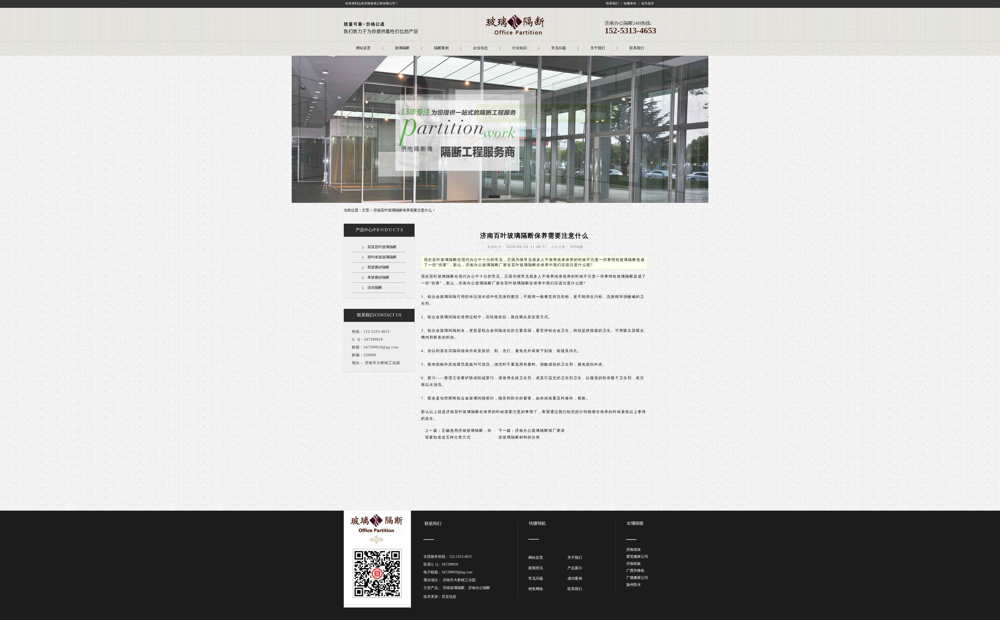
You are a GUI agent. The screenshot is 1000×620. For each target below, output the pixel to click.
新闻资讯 (535, 568)
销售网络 (535, 589)
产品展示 (574, 568)
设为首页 (647, 3)
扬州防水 (633, 585)
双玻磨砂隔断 (378, 267)
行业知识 (519, 48)
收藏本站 (630, 3)
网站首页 (363, 48)
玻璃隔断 (402, 48)
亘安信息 (449, 597)
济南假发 (633, 550)
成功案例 (574, 578)
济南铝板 (633, 564)
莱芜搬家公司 (637, 557)
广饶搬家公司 (637, 578)
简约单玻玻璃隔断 (382, 257)
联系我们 (612, 3)
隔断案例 (441, 48)
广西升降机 (635, 571)
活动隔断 (374, 288)
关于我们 (597, 48)
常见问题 (558, 48)
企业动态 (480, 48)
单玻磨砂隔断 (378, 277)
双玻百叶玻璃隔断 (382, 247)
